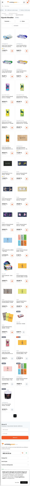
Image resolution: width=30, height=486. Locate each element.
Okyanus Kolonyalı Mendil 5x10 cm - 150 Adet (7, 97)
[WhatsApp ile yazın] (26, 453)
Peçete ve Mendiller (9, 14)
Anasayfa (4, 13)
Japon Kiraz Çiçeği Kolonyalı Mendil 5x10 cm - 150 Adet (7, 353)
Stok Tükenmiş (23, 332)
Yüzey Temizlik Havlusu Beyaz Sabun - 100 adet (21, 46)
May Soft (4, 274)
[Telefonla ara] (22, 453)
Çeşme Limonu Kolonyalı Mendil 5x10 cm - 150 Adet (22, 123)
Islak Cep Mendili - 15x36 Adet (7, 276)
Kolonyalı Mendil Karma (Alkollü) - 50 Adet (7, 327)
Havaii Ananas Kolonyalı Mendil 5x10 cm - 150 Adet (22, 97)
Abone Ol (15, 437)
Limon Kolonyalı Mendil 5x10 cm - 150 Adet (21, 199)
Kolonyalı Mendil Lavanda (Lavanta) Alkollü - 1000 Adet (21, 353)
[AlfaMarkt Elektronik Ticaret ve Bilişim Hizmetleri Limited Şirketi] (13, 2)
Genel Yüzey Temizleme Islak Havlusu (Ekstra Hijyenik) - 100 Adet (7, 46)
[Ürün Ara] (2, 6)
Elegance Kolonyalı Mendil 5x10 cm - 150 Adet (7, 225)
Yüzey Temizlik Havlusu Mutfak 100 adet (21, 71)
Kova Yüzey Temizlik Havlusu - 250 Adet (6, 405)
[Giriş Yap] (24, 2)
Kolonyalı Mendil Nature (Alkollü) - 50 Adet (21, 302)
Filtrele (23, 21)
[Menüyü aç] (2, 2)
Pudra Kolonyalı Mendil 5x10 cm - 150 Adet (7, 199)
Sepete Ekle (12, 50)
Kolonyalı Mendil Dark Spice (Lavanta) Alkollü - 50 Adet (8, 302)
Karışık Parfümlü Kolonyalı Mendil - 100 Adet (21, 379)
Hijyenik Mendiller (19, 14)
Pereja (17, 171)
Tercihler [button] (17, 482)
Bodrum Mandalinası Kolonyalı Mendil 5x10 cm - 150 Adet (7, 148)
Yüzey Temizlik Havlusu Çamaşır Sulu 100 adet (7, 71)
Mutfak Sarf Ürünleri (13, 13)
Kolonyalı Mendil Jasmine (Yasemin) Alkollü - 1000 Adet (7, 379)
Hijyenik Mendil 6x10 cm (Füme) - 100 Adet (7, 174)
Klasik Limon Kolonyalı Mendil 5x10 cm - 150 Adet (7, 123)
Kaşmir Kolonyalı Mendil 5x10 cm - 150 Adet (21, 225)
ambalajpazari (5, 43)
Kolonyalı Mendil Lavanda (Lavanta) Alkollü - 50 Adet (22, 276)
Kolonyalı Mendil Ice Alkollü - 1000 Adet (7, 250)
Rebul (3, 248)
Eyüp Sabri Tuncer (5, 94)
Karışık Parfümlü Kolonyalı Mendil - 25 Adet (21, 250)
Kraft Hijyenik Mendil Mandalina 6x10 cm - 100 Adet (21, 148)
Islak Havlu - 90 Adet (20, 323)
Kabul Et (24, 482)
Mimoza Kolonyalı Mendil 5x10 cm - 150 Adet (21, 174)
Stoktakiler (16, 25)
